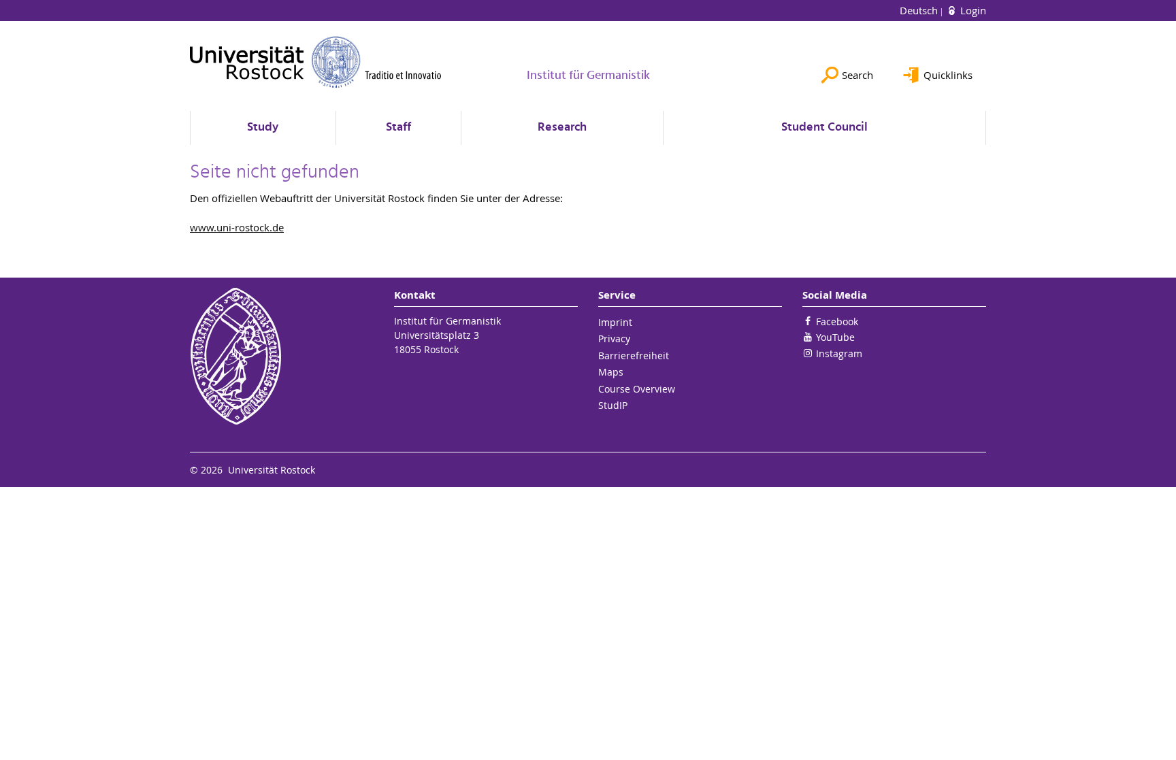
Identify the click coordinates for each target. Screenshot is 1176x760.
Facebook (837, 321)
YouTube (835, 337)
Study (262, 127)
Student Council (824, 127)
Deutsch (920, 10)
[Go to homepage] (316, 62)
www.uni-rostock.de (237, 227)
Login (972, 10)
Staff (398, 127)
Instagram (839, 353)
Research (562, 127)
